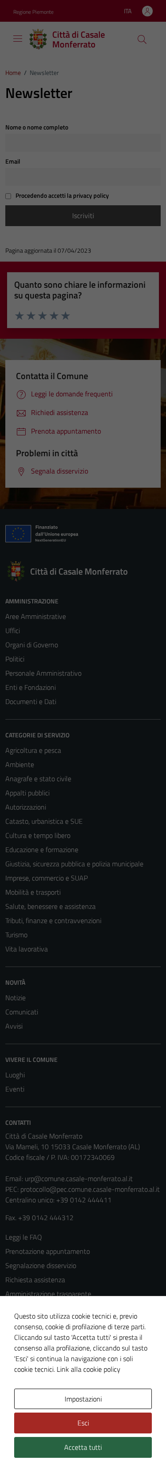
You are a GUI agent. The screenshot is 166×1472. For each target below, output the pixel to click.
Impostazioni (83, 1399)
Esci (83, 1422)
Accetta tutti (83, 1447)
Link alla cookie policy (88, 1369)
